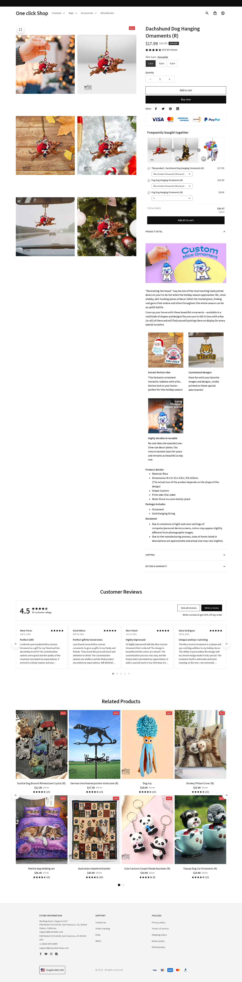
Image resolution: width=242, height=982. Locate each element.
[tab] (113, 674)
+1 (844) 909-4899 (48, 943)
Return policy (158, 941)
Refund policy (158, 947)
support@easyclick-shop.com (54, 947)
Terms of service (160, 928)
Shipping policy (159, 934)
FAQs (98, 934)
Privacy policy (158, 922)
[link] (12, 970)
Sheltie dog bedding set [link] (33, 967)
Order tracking (102, 928)
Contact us (100, 922)
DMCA (98, 941)
